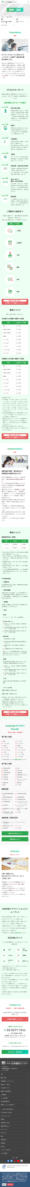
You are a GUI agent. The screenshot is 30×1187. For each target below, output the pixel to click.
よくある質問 (4, 1098)
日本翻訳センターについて (7, 1081)
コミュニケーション (6, 1115)
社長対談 (3, 1143)
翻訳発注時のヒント (6, 1126)
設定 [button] (4, 1184)
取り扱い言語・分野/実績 (6, 22)
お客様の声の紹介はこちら (15, 833)
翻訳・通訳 (3, 1077)
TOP (3, 17)
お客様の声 (3, 1139)
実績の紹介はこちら (15, 839)
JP (13, 1157)
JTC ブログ (3, 1132)
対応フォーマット (20, 21)
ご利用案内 (3, 1094)
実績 (2, 1136)
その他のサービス (5, 1087)
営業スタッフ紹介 (5, 1084)
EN (17, 1157)
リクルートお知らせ (6, 1149)
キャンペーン (4, 1129)
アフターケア (4, 25)
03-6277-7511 (16, 1030)
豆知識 (2, 1119)
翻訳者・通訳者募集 (6, 1091)
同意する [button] (10, 1184)
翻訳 (2, 19)
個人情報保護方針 (5, 1101)
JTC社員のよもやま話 (6, 1112)
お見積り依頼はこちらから (15, 1019)
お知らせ (3, 1146)
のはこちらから (15, 302)
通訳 (17, 19)
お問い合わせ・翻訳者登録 (15, 1052)
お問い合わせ (18, 759)
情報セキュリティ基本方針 (7, 1104)
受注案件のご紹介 (5, 1122)
